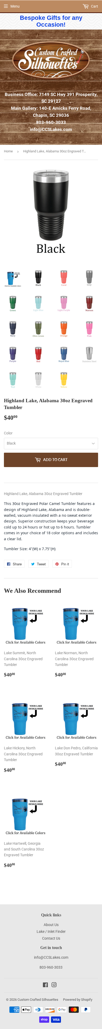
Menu (15, 6)
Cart (94, 6)
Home (8, 151)
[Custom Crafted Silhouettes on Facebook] (45, 986)
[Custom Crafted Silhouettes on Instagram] (54, 986)
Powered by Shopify (77, 1000)
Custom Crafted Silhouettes (38, 1000)
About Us (51, 925)
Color (8, 433)
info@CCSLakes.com (51, 129)
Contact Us (51, 938)
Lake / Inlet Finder (51, 931)
